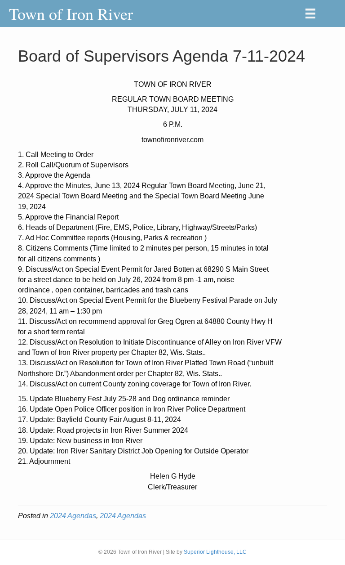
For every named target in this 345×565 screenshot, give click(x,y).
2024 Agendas (73, 516)
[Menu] (310, 13)
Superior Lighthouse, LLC (215, 552)
